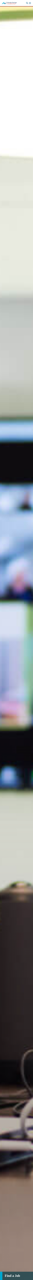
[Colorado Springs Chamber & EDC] (9, 3)
